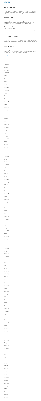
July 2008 (5, 388)
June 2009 (5, 371)
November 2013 (6, 290)
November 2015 (6, 253)
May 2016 (5, 244)
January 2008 (6, 397)
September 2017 (6, 219)
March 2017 (6, 228)
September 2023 (6, 109)
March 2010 (6, 357)
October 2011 (6, 328)
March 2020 (6, 173)
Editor (6, 9)
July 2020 (5, 167)
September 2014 (6, 274)
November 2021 (6, 142)
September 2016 (6, 237)
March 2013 (6, 302)
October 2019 (6, 181)
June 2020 (5, 168)
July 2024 (5, 93)
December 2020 (6, 159)
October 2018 (6, 199)
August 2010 (6, 349)
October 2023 (6, 107)
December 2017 (6, 214)
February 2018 (6, 211)
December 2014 (6, 270)
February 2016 (6, 248)
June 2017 (5, 224)
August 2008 (6, 386)
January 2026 (6, 66)
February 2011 (6, 340)
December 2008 (6, 380)
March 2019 (6, 191)
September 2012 (6, 311)
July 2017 (5, 222)
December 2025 (6, 67)
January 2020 (6, 176)
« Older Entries (6, 55)
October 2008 (6, 383)
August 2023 (6, 110)
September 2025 (6, 72)
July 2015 (5, 259)
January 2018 (6, 213)
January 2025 (6, 84)
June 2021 (5, 150)
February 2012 (6, 322)
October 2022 (6, 125)
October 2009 (6, 365)
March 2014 (6, 283)
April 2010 (5, 356)
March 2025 (6, 81)
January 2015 (6, 268)
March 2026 (6, 63)
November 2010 (6, 345)
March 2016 (6, 247)
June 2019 (5, 187)
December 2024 (6, 86)
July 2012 (5, 314)
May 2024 (5, 96)
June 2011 (5, 334)
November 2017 (6, 216)
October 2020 (6, 162)
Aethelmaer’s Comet (10, 27)
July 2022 (5, 130)
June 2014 (5, 279)
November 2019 (6, 179)
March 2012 (6, 320)
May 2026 (5, 59)
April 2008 (5, 392)
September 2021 (6, 145)
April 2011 (5, 337)
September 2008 (6, 385)
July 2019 (5, 185)
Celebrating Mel (9, 46)
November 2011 (6, 326)
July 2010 (5, 351)
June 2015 (5, 260)
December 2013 (6, 288)
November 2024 (6, 87)
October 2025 (6, 70)
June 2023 (5, 113)
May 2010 (5, 354)
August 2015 (6, 257)
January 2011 (6, 342)
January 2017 (6, 231)
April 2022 (5, 135)
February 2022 (6, 138)
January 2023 (6, 121)
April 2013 (5, 300)
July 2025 (5, 75)
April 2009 (5, 374)
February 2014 (6, 285)
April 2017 (5, 227)
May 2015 (5, 262)
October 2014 (6, 273)
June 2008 (5, 389)
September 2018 (6, 201)
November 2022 (6, 124)
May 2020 (5, 170)
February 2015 (6, 267)
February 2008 (6, 395)
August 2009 (6, 368)
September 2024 (6, 90)
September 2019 (6, 182)
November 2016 (6, 234)
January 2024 (6, 102)
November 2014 (6, 271)
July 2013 (5, 296)
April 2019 (5, 190)
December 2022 (6, 122)
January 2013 (6, 305)
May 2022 (5, 133)
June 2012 (5, 316)
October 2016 (6, 236)
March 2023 (6, 118)
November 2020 (6, 161)
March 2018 (6, 210)
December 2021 (6, 141)
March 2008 (6, 394)
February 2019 (6, 193)
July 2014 (5, 277)
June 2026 (5, 58)
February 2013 (6, 303)
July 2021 (5, 148)
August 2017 (6, 221)
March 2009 (6, 375)
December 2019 (6, 178)
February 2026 (6, 64)
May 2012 (5, 317)
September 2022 (6, 127)
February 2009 (6, 377)
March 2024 (6, 99)
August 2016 (6, 239)
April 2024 (5, 98)
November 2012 (6, 308)
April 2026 (5, 61)
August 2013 (6, 294)
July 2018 (5, 204)
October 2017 (6, 217)
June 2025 (5, 76)
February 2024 (6, 101)
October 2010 (6, 346)
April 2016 (5, 245)
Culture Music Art (15, 9)
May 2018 (5, 207)
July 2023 (5, 112)
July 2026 (5, 56)
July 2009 (5, 369)
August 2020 (6, 165)
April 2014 (5, 282)
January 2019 (6, 194)
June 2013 (5, 297)
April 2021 (5, 153)
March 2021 (6, 155)
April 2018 (5, 208)
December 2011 (6, 325)
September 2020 (6, 164)
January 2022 (6, 139)
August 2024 (6, 92)
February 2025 (6, 82)
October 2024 (6, 89)
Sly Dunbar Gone (9, 17)
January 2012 (6, 323)
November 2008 (6, 382)
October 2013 (6, 291)
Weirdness (14, 28)
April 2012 (5, 319)
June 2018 (5, 205)
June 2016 (5, 242)
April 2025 (5, 79)
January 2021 (6, 158)
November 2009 (6, 363)
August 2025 (6, 73)
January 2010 (6, 360)
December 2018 (6, 196)
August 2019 (6, 184)
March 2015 (6, 265)
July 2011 (5, 333)
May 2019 (5, 188)
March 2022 (6, 136)
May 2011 (5, 336)
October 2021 (6, 144)
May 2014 (5, 280)
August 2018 (6, 202)
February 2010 (6, 359)
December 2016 (6, 233)
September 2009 (6, 366)
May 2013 (5, 299)
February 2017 (6, 230)
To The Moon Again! (10, 7)
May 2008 (5, 391)
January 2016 (6, 250)
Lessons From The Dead (11, 36)
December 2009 (6, 362)
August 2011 (6, 331)
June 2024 (5, 95)
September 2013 (6, 293)
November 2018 (6, 198)
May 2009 (5, 372)
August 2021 (6, 147)
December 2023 (6, 104)
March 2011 (6, 339)
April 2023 (5, 116)
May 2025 (5, 78)
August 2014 (6, 276)
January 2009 (6, 379)
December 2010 (6, 343)
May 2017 (5, 225)
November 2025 (6, 69)
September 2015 (6, 256)
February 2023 (6, 119)
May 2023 (5, 115)
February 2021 (6, 156)
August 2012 (6, 313)
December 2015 (6, 251)
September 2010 (6, 348)
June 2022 (5, 132)
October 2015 (6, 254)
